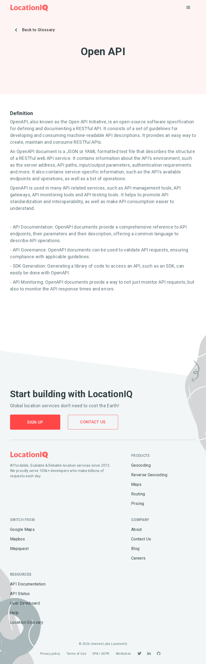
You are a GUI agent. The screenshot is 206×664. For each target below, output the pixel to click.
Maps (136, 484)
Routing (138, 494)
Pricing (137, 503)
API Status (20, 593)
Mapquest (19, 548)
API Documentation (27, 584)
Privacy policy (50, 653)
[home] (29, 7)
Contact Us (93, 422)
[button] (188, 7)
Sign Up (35, 422)
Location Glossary (26, 622)
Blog (135, 548)
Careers (138, 558)
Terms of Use (76, 653)
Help (14, 612)
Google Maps (22, 529)
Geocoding (141, 465)
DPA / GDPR (101, 653)
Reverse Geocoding (149, 474)
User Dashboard (25, 603)
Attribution (123, 653)
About (136, 529)
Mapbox (17, 539)
